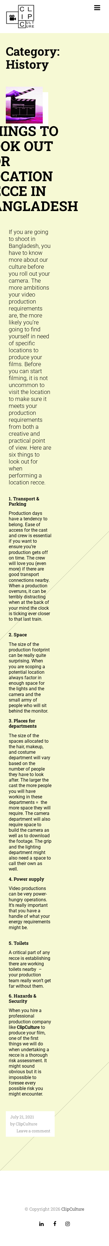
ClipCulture (26, 1124)
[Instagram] (67, 1224)
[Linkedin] (41, 1224)
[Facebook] (54, 1224)
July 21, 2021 (22, 1117)
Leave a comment (33, 1131)
